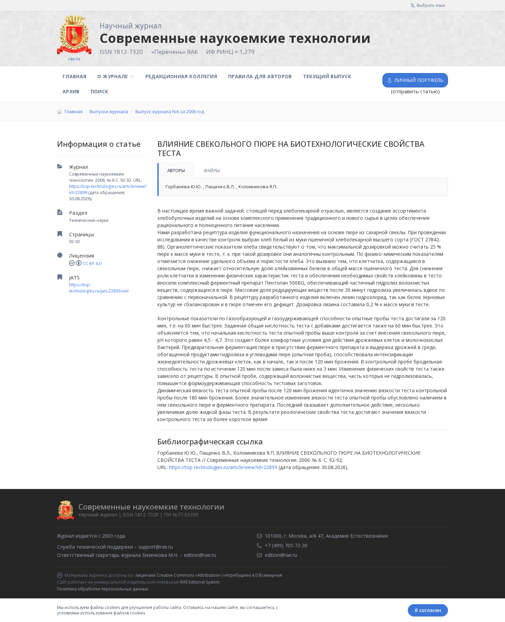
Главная (74, 76)
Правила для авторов (260, 76)
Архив (71, 91)
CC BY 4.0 (92, 263)
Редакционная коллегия (181, 76)
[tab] (175, 170)
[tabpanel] (302, 187)
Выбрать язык (431, 5)
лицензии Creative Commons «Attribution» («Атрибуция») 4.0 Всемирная (208, 575)
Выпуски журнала (109, 111)
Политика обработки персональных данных (102, 589)
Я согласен (428, 610)
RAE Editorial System (200, 582)
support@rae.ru (155, 546)
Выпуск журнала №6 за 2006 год (169, 111)
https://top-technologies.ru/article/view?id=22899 (223, 467)
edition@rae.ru (200, 555)
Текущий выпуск (327, 76)
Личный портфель (419, 80)
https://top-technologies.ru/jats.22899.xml (98, 288)
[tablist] (302, 170)
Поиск (100, 91)
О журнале (112, 76)
